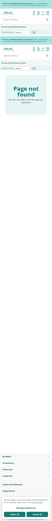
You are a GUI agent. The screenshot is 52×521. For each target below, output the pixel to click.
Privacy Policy (37, 502)
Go (34, 32)
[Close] (50, 4)
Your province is (7, 32)
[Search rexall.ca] (47, 19)
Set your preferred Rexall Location (13, 27)
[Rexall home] (8, 13)
